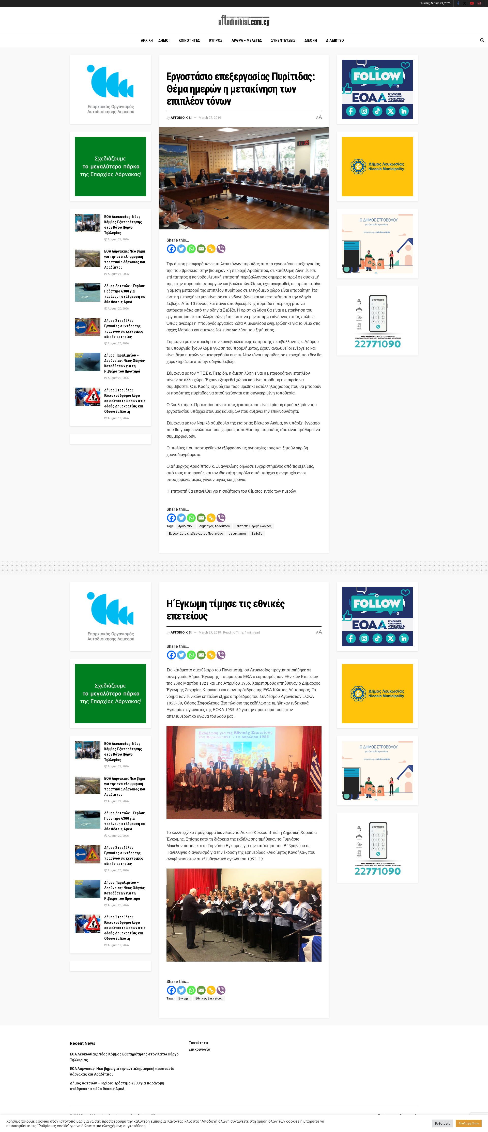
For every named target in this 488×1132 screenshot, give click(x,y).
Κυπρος (215, 40)
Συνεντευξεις (283, 40)
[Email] (201, 248)
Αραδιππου (185, 526)
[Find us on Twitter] (464, 3)
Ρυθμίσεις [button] (442, 1123)
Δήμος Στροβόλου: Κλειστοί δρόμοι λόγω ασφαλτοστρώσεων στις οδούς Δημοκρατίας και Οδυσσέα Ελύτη (125, 401)
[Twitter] (181, 248)
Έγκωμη (184, 998)
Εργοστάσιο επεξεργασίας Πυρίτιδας (196, 533)
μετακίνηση (237, 533)
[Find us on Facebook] (458, 3)
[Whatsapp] (191, 248)
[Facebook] (171, 248)
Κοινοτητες (189, 40)
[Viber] (221, 248)
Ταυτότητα (198, 1043)
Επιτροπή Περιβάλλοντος (254, 526)
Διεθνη (310, 40)
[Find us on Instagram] (479, 3)
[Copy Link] (211, 248)
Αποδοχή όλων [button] (469, 1123)
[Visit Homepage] (244, 20)
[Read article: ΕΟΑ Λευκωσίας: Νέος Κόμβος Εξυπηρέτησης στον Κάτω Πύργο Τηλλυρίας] (87, 223)
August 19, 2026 (118, 418)
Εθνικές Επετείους (209, 998)
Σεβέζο (257, 533)
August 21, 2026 (118, 239)
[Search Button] (482, 40)
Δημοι (164, 40)
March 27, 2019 (210, 118)
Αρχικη (147, 40)
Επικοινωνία (199, 1049)
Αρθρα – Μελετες (247, 40)
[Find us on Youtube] (472, 3)
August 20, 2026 (118, 308)
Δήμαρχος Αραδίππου (214, 526)
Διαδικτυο (335, 40)
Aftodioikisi (181, 118)
